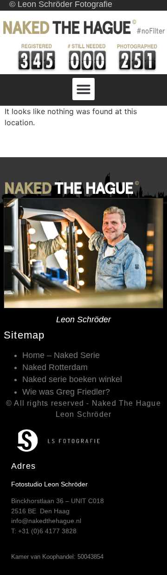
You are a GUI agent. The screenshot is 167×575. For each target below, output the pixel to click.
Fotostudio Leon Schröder (49, 484)
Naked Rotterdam (55, 367)
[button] (83, 89)
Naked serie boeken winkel (72, 379)
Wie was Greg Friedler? (66, 391)
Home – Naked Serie (61, 355)
